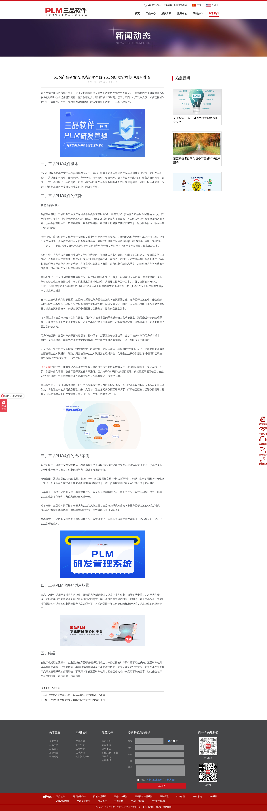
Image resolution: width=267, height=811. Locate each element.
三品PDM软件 (158, 801)
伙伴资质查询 (82, 756)
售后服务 (106, 741)
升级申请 (106, 745)
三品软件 (60, 796)
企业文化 (54, 741)
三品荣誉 (54, 749)
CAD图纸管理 (62, 801)
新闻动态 (54, 756)
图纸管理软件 (79, 796)
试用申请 (80, 749)
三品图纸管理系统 (143, 796)
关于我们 (214, 13)
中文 (199, 5)
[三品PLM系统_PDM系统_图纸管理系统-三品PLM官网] (66, 11)
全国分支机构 (180, 5)
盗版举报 (106, 760)
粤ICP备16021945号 (151, 807)
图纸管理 (164, 796)
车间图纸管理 (83, 801)
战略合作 (198, 13)
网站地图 (167, 807)
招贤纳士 (54, 753)
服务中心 (182, 13)
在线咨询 (80, 741)
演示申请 (80, 745)
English (215, 5)
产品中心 (151, 13)
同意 (143, 780)
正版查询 (168, 5)
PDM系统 (197, 796)
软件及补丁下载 (110, 753)
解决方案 (166, 13)
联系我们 (80, 753)
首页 (137, 13)
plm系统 (213, 796)
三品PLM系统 (120, 796)
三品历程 (54, 745)
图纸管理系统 (99, 796)
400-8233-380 (154, 5)
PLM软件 (180, 796)
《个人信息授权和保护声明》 (161, 779)
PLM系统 (118, 801)
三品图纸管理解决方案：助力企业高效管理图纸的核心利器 (77, 695)
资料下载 (106, 749)
